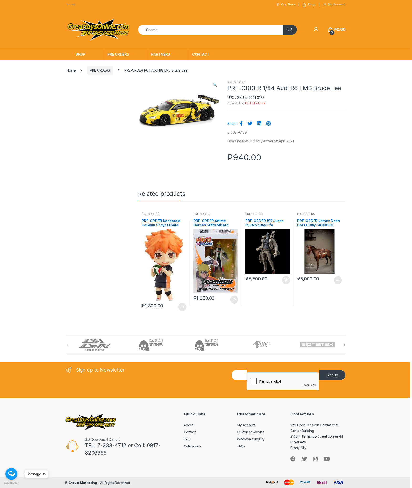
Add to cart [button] (234, 300)
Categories (192, 446)
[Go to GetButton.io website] (11, 483)
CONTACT (200, 54)
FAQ (187, 439)
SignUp (332, 375)
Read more (182, 307)
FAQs (241, 446)
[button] (214, 85)
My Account (336, 4)
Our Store (288, 4)
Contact (190, 432)
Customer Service (251, 432)
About (188, 425)
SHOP (80, 54)
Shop (311, 4)
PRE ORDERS (118, 54)
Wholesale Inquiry (251, 439)
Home (71, 70)
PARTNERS (160, 54)
